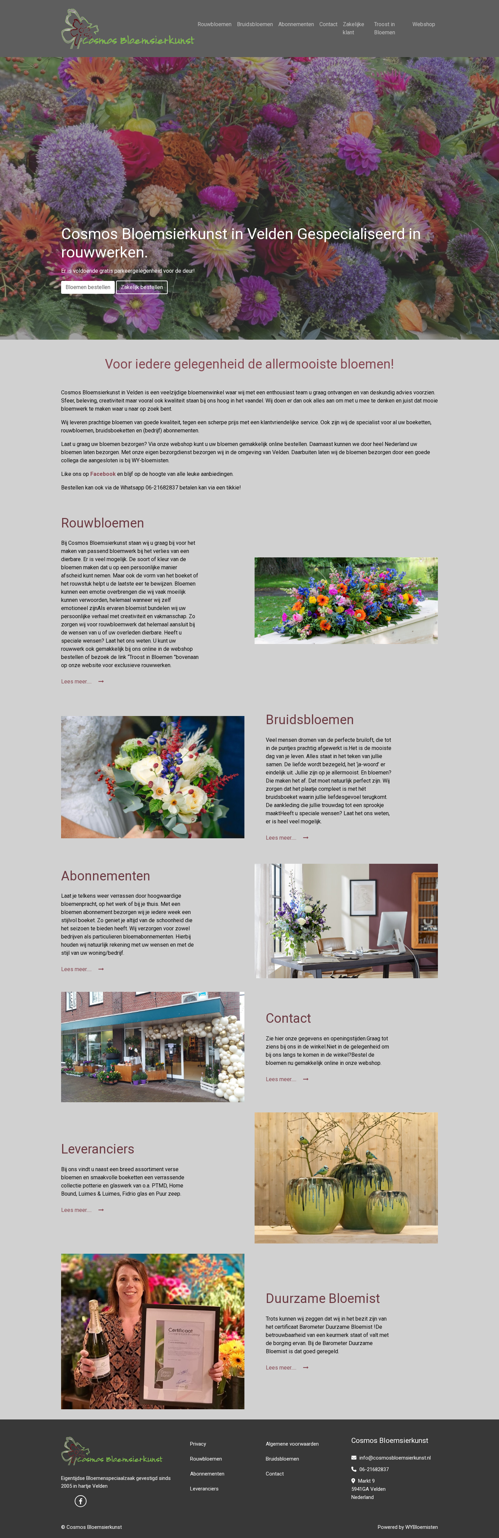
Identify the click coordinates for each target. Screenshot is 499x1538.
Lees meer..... (77, 681)
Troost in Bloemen (384, 28)
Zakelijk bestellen (142, 287)
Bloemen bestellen (88, 287)
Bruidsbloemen (255, 24)
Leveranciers (204, 1489)
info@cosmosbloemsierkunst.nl (394, 1458)
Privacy (198, 1444)
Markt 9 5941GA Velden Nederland (368, 1489)
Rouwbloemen (215, 24)
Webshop (423, 24)
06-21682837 (373, 1469)
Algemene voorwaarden (292, 1444)
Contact (328, 24)
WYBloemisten (421, 1527)
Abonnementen (296, 24)
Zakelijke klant (353, 28)
